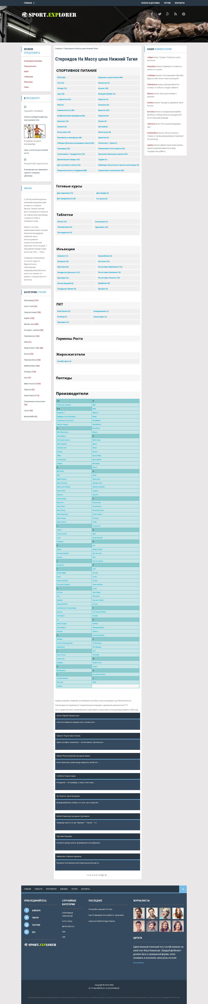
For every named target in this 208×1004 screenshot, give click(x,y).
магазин (64, 889)
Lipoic (26, 410)
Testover (27, 390)
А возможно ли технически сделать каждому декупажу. (36, 172)
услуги (74, 889)
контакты (85, 889)
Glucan (27, 354)
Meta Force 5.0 (30, 384)
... (108, 875)
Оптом (167, 3)
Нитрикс (27, 372)
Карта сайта (104, 994)
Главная (28, 3)
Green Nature (29, 395)
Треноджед (29, 300)
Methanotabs (29, 366)
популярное (51, 889)
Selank (27, 318)
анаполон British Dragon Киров (102, 921)
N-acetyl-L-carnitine (32, 330)
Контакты (180, 3)
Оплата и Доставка (150, 3)
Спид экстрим (30, 312)
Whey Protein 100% (31, 348)
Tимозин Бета (30, 360)
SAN (26, 342)
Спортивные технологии (34, 401)
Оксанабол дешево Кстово (100, 909)
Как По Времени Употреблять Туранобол (106, 915)
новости (38, 889)
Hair (25, 378)
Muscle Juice (29, 324)
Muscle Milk (29, 416)
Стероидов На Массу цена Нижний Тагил (80, 48)
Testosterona (29, 336)
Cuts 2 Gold (29, 306)
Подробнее (61, 725)
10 (105, 875)
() (102, 875)
